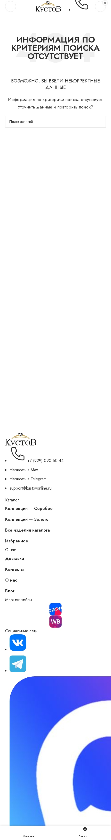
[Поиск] (100, 122)
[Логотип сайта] (48, 6)
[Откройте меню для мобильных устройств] (11, 6)
